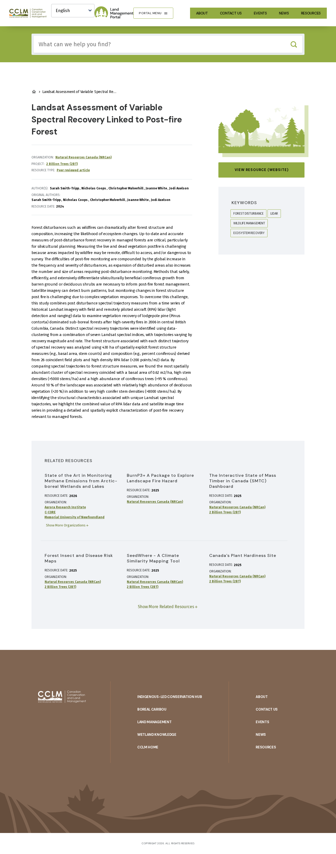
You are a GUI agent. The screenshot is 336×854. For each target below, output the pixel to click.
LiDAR (274, 213)
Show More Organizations (66, 525)
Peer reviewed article (73, 170)
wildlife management (249, 223)
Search (293, 44)
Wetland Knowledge (156, 734)
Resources (311, 13)
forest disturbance (248, 213)
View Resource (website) (261, 170)
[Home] (30, 13)
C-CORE (50, 512)
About (202, 13)
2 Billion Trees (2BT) (62, 164)
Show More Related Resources (166, 606)
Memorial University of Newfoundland (74, 517)
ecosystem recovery (249, 233)
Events (260, 13)
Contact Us (231, 13)
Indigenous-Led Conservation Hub (169, 697)
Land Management (154, 722)
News (284, 13)
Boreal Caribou (151, 709)
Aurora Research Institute (65, 507)
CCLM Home (147, 747)
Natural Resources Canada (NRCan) (83, 157)
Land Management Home (34, 91)
